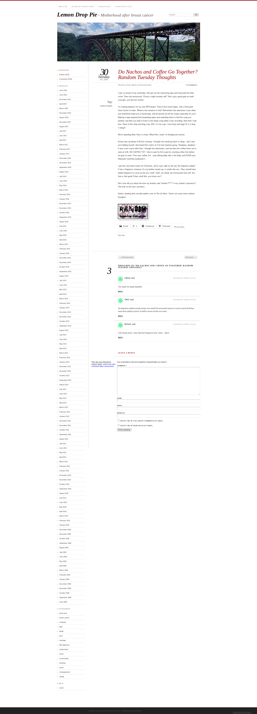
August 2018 (63, 117)
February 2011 (64, 466)
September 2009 (65, 543)
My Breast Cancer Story (83, 6)
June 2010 (63, 502)
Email (119, 405)
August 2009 (63, 547)
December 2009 (65, 529)
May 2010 (62, 507)
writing (61, 677)
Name (119, 398)
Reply (120, 291)
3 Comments (192, 85)
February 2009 (64, 575)
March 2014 (63, 298)
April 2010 (62, 511)
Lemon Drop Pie (77, 14)
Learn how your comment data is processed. (103, 365)
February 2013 (64, 357)
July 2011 (62, 443)
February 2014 (64, 303)
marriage (62, 640)
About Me (63, 6)
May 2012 (62, 398)
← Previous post (126, 257)
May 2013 (62, 344)
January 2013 (64, 362)
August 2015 (63, 222)
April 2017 (62, 140)
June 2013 (63, 339)
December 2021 (65, 99)
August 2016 (63, 172)
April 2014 (62, 294)
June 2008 (63, 602)
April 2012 (62, 403)
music (61, 654)
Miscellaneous (64, 645)
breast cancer (64, 618)
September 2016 (65, 167)
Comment (122, 365)
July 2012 (62, 389)
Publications (104, 6)
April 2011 (62, 457)
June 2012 (63, 394)
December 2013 (65, 312)
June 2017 (63, 135)
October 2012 (64, 375)
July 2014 (62, 280)
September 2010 (65, 489)
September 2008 (65, 597)
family (61, 631)
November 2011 (65, 425)
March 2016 (63, 190)
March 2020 (63, 108)
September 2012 (65, 380)
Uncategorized (64, 672)
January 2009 (64, 579)
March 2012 (63, 407)
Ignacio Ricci (136, 711)
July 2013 (62, 335)
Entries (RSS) (64, 74)
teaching (62, 663)
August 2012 (63, 385)
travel (61, 667)
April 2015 (62, 240)
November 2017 (65, 122)
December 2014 (65, 258)
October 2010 (64, 484)
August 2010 (63, 493)
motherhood (63, 649)
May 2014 (62, 289)
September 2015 (65, 217)
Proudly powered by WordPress (101, 711)
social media (63, 658)
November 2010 (65, 480)
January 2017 (64, 154)
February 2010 (64, 520)
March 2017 (63, 145)
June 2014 (63, 285)
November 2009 (65, 534)
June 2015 (63, 231)
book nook (63, 613)
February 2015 (64, 249)
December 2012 (65, 366)
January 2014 (64, 308)
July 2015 (62, 226)
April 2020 (62, 104)
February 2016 (64, 194)
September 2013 (65, 326)
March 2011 (63, 461)
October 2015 (64, 212)
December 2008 (65, 584)
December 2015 (65, 203)
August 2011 (63, 439)
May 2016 (62, 185)
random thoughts (106, 106)
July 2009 (62, 552)
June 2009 (63, 557)
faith (60, 627)
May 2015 (62, 235)
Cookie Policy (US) (123, 6)
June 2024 (63, 95)
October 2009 (64, 538)
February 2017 (64, 149)
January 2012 (64, 416)
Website (121, 413)
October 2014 (64, 267)
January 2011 (64, 471)
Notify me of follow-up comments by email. (142, 421)
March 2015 (63, 244)
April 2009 (62, 566)
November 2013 (65, 317)
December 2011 (65, 421)
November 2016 (65, 163)
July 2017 (62, 131)
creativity (62, 622)
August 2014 (63, 276)
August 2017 (63, 126)
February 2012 (64, 412)
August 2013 (63, 330)
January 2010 (64, 525)
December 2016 (65, 158)
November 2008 (65, 588)
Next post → (190, 257)
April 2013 (62, 348)
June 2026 (63, 90)
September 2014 (65, 271)
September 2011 (65, 434)
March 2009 (63, 570)
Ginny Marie (132, 85)
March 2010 (63, 516)
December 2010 (65, 475)
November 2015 (65, 208)
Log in (61, 688)
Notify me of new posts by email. (136, 425)
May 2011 (62, 452)
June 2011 (63, 448)
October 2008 (64, 593)
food (60, 636)
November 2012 (65, 371)
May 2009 (62, 561)
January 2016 (64, 199)
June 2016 (63, 181)
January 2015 (64, 253)
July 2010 (62, 498)
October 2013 (64, 321)
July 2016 (62, 176)
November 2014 (65, 262)
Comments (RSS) (65, 79)
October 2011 (64, 430)
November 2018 (65, 113)
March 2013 (63, 353)
